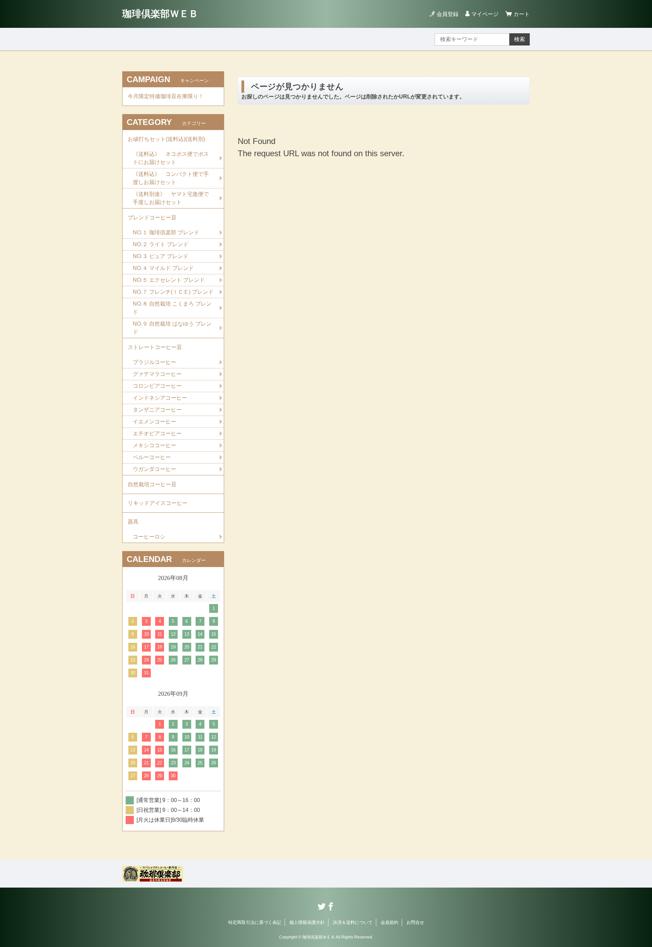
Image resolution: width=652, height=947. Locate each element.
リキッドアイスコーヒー (157, 503)
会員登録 (447, 14)
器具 (133, 522)
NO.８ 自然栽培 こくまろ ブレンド (172, 308)
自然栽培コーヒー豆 (152, 484)
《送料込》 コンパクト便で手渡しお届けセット (171, 178)
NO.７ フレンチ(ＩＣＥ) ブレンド (173, 292)
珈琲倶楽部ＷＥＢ (160, 13)
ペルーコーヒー (152, 457)
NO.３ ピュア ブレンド (160, 256)
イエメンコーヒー (154, 421)
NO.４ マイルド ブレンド (163, 268)
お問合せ (415, 922)
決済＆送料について (353, 922)
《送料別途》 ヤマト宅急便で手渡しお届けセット (171, 198)
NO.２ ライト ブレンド (160, 244)
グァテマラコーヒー (157, 374)
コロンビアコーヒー (157, 386)
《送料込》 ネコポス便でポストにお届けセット (171, 158)
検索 (519, 39)
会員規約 (389, 922)
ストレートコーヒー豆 (155, 347)
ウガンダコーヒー (154, 469)
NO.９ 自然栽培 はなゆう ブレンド (172, 328)
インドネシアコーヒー (160, 398)
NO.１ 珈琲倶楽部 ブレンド (166, 232)
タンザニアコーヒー (157, 410)
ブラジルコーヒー (154, 362)
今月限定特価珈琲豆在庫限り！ (166, 96)
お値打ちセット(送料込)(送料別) (166, 139)
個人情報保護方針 (307, 922)
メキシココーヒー (154, 445)
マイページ (485, 14)
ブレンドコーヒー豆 (152, 217)
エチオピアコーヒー (157, 433)
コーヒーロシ (149, 537)
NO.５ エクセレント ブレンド (169, 280)
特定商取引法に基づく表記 (254, 922)
